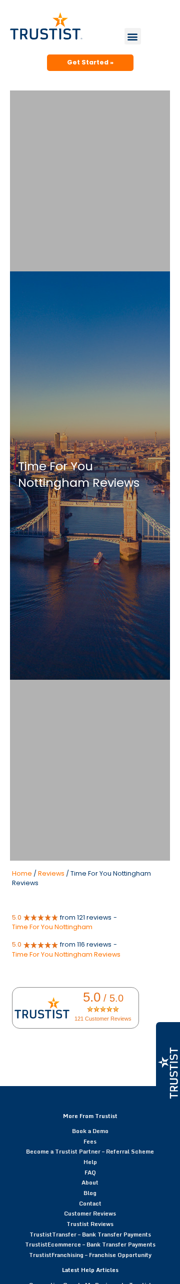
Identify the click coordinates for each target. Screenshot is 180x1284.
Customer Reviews (90, 1213)
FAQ (90, 1172)
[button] (132, 36)
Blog (90, 1193)
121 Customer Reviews (103, 1019)
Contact (90, 1203)
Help (90, 1162)
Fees (90, 1141)
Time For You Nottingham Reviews (66, 954)
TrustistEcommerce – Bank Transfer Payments (90, 1244)
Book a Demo (90, 1131)
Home (22, 873)
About (90, 1182)
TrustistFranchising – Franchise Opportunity (90, 1255)
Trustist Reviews (90, 1224)
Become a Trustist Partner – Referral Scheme (90, 1151)
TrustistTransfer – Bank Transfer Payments (90, 1234)
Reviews (51, 873)
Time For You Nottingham (52, 927)
